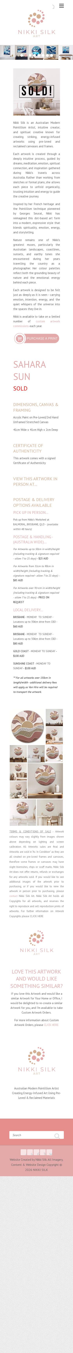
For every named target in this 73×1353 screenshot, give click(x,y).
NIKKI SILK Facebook (23, 1152)
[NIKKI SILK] (36, 24)
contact (13, 896)
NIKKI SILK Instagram (49, 1152)
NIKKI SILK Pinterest (36, 1152)
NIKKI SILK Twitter (30, 1152)
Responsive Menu (61, 6)
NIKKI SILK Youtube (43, 1152)
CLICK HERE (36, 916)
